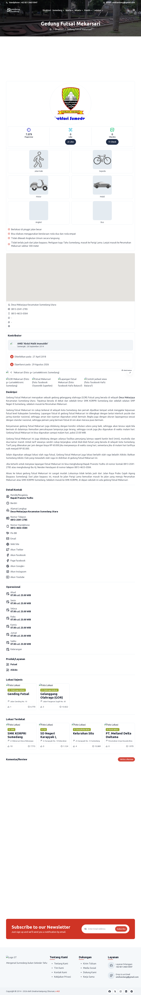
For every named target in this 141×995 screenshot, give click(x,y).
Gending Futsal (18, 694)
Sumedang (57, 10)
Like (71, 142)
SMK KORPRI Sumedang (17, 735)
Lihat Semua (128, 370)
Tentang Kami (61, 963)
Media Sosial (89, 968)
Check (113, 142)
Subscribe (121, 929)
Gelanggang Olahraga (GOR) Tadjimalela (51, 697)
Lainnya (97, 10)
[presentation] (11, 372)
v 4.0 (57, 991)
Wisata (78, 10)
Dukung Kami (89, 972)
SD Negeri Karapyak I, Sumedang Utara (52, 737)
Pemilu (87, 10)
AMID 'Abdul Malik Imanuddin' (32, 343)
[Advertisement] (70, 57)
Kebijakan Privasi (62, 976)
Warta (68, 10)
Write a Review (126, 759)
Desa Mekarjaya (127, 397)
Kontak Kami (60, 972)
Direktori (47, 10)
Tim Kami (59, 968)
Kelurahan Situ (83, 733)
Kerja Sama (88, 976)
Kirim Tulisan (89, 963)
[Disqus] (70, 802)
